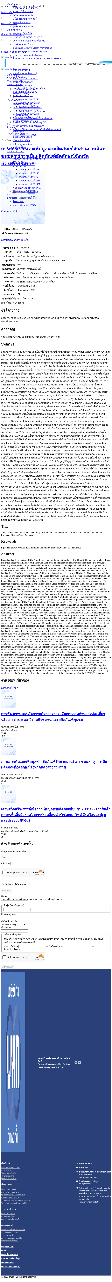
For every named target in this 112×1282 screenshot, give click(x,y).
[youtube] (79, 1063)
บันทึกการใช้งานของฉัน (16, 884)
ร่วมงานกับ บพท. (15, 151)
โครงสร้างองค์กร (21, 93)
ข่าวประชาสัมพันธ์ (22, 137)
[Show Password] (47, 946)
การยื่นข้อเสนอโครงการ (25, 115)
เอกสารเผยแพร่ (14, 155)
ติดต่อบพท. (18, 201)
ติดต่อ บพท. (7, 12)
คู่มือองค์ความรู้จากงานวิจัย (27, 188)
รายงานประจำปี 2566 (29, 180)
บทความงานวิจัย (21, 140)
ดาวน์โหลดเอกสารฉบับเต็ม (15, 240)
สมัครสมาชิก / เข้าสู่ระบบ (10, 1267)
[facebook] (76, 1063)
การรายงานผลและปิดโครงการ (28, 126)
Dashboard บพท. (9, 23)
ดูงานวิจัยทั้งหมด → (11, 688)
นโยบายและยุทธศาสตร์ (25, 89)
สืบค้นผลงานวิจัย (9, 211)
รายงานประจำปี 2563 (29, 169)
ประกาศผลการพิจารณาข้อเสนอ (29, 111)
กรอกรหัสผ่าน (11, 946)
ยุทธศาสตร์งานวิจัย (22, 104)
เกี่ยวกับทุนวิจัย (14, 100)
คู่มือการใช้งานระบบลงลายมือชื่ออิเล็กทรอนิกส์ (37, 129)
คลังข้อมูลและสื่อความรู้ (25, 144)
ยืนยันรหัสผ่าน (56, 946)
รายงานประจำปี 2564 (29, 173)
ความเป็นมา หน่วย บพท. (25, 78)
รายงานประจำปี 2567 (29, 184)
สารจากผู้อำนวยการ (23, 82)
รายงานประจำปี (21, 166)
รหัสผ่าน (5, 863)
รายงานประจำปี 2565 (29, 177)
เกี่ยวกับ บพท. (14, 74)
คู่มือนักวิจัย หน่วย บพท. (25, 162)
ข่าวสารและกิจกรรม (17, 133)
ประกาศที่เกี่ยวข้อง (16, 148)
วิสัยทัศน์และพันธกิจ (23, 85)
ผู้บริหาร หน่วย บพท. (23, 96)
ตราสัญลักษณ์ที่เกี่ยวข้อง (25, 191)
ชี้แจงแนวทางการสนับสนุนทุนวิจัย (30, 122)
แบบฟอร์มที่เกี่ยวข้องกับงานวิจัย (29, 158)
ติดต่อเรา (11, 198)
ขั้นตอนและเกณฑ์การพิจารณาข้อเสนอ (32, 118)
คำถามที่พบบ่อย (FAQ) (12, 34)
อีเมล (3, 857)
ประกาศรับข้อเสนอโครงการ (27, 107)
